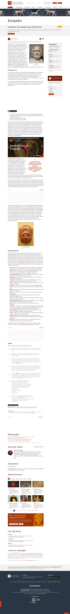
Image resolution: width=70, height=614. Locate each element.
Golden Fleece (30, 270)
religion (32, 114)
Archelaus (30, 205)
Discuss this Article (14, 405)
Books (25, 407)
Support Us (48, 7)
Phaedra (13, 278)
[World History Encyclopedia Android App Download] (57, 577)
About (54, 7)
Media (33, 7)
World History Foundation (26, 589)
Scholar (51, 92)
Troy (29, 282)
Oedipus (27, 324)
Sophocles (24, 63)
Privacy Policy (38, 581)
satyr (9, 84)
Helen (11, 303)
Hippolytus (12, 277)
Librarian (51, 91)
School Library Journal (46, 567)
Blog (27, 581)
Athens (15, 46)
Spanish (13, 466)
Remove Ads (41, 327)
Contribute (40, 7)
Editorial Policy (32, 581)
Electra (11, 292)
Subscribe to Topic (17, 41)
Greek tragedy (19, 45)
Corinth (32, 271)
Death (39, 268)
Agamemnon (13, 316)
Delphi (20, 311)
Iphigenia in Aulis (13, 315)
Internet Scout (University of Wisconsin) (15, 567)
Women (14, 294)
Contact (14, 581)
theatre (36, 308)
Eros (13, 395)
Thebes (31, 311)
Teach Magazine (55, 567)
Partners (49, 581)
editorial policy (32, 412)
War (42, 307)
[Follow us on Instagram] (38, 586)
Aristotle (21, 264)
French (9, 466)
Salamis (14, 162)
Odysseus (33, 305)
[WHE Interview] (14, 458)
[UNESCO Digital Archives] (35, 600)
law (25, 124)
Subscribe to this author (38, 446)
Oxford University (33, 566)
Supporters (54, 581)
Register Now (11, 33)
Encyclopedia (18, 7)
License (34, 407)
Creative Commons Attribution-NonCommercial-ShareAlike (31, 554)
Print (36, 41)
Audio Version (31, 41)
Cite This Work (29, 407)
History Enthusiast (53, 88)
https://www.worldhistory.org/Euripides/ (16, 541)
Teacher (51, 89)
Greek (32, 77)
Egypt (17, 373)
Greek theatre (34, 76)
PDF (40, 41)
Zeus (13, 348)
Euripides (50, 51)
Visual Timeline (56, 46)
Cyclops (11, 305)
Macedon (40, 205)
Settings (58, 581)
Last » (36, 510)
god (38, 255)
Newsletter (19, 581)
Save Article (10, 41)
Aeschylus (17, 63)
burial (37, 286)
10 (29, 510)
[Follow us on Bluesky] (34, 586)
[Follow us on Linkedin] (36, 586)
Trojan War (31, 279)
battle (42, 300)
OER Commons (38, 567)
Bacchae (41, 209)
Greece (18, 377)
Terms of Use (44, 581)
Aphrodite (22, 396)
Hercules (21, 268)
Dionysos (15, 257)
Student (51, 90)
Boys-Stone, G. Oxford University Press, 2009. (21, 436)
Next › (33, 510)
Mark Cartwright (14, 38)
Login (60, 7)
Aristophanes (25, 131)
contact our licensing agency (28, 560)
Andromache (12, 279)
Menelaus (12, 304)
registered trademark (42, 593)
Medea (18, 363)
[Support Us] (0, 604)
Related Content (19, 407)
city (10, 73)
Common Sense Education (57, 566)
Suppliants (12, 285)
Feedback (24, 581)
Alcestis (11, 267)
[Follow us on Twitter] (32, 586)
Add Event (51, 46)
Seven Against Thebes (37, 285)
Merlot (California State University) (29, 567)
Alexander (24, 324)
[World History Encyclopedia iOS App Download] (51, 577)
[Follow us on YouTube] (39, 586)
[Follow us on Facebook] (30, 586)
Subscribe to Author (24, 41)
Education (27, 7)
